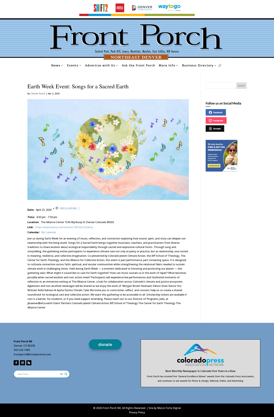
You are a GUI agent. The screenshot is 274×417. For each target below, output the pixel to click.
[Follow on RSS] (28, 362)
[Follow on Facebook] (16, 362)
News (55, 65)
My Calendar (48, 232)
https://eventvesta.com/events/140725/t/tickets (64, 227)
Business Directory (198, 65)
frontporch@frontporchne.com (32, 354)
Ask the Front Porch (138, 65)
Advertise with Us (100, 65)
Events (72, 65)
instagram (218, 120)
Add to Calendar (68, 207)
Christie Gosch (37, 93)
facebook (217, 112)
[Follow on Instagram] (22, 362)
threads (217, 128)
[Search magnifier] (66, 374)
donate (105, 344)
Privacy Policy (137, 412)
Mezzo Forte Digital (169, 408)
